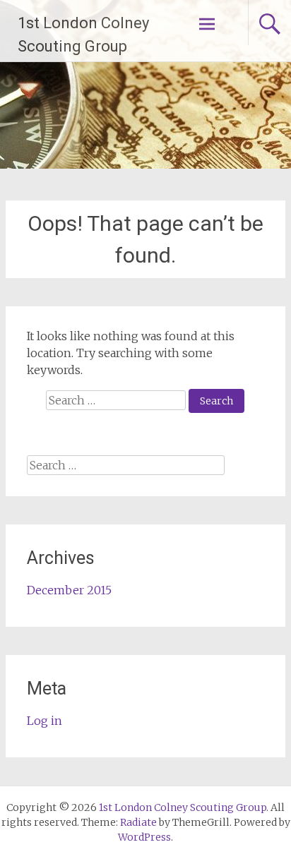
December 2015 (69, 590)
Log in (44, 721)
